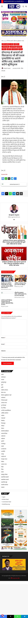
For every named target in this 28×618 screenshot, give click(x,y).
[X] (6, 193)
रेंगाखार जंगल (4, 459)
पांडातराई (3, 418)
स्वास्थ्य (2, 487)
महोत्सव (3, 438)
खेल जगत (3, 392)
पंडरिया (2, 415)
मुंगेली (8, 49)
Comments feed (6, 502)
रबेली (2, 446)
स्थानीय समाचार (4, 484)
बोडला (2, 428)
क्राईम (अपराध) (4, 390)
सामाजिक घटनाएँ (5, 479)
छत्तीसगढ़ (16, 44)
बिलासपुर (19, 46)
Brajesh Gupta (7, 68)
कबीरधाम (3, 377)
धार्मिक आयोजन (4, 413)
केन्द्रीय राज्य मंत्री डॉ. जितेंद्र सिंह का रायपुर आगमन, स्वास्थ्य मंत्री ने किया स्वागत (7, 285)
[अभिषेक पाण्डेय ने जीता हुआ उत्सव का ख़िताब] (21, 278)
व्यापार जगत (4, 464)
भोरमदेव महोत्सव (5, 431)
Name (3, 337)
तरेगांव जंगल (4, 402)
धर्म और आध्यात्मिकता (6, 410)
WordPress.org (6, 504)
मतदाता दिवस (4, 433)
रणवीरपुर (3, 443)
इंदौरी (2, 374)
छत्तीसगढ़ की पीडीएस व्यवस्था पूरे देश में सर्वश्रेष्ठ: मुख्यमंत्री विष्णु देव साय (7, 302)
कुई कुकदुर (3, 382)
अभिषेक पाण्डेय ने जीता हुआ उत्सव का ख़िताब (20, 283)
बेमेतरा (3, 49)
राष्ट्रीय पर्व (3, 456)
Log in (3, 497)
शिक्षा (2, 467)
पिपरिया (3, 420)
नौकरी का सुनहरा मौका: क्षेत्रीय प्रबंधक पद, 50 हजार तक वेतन (21, 294)
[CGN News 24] (14, 6)
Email (3, 344)
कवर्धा (2, 379)
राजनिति (3, 451)
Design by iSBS (16, 578)
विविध (2, 461)
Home (4, 41)
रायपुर (20, 49)
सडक (2, 472)
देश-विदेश (3, 408)
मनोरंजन (3, 436)
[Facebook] (3, 193)
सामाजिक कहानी (5, 477)
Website (3, 351)
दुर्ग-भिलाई (12, 46)
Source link (4, 174)
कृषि (2, 387)
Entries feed (5, 499)
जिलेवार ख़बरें (10, 41)
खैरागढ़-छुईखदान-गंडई (19, 41)
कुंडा (2, 385)
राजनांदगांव (14, 49)
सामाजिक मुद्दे (4, 482)
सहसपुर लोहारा (4, 474)
